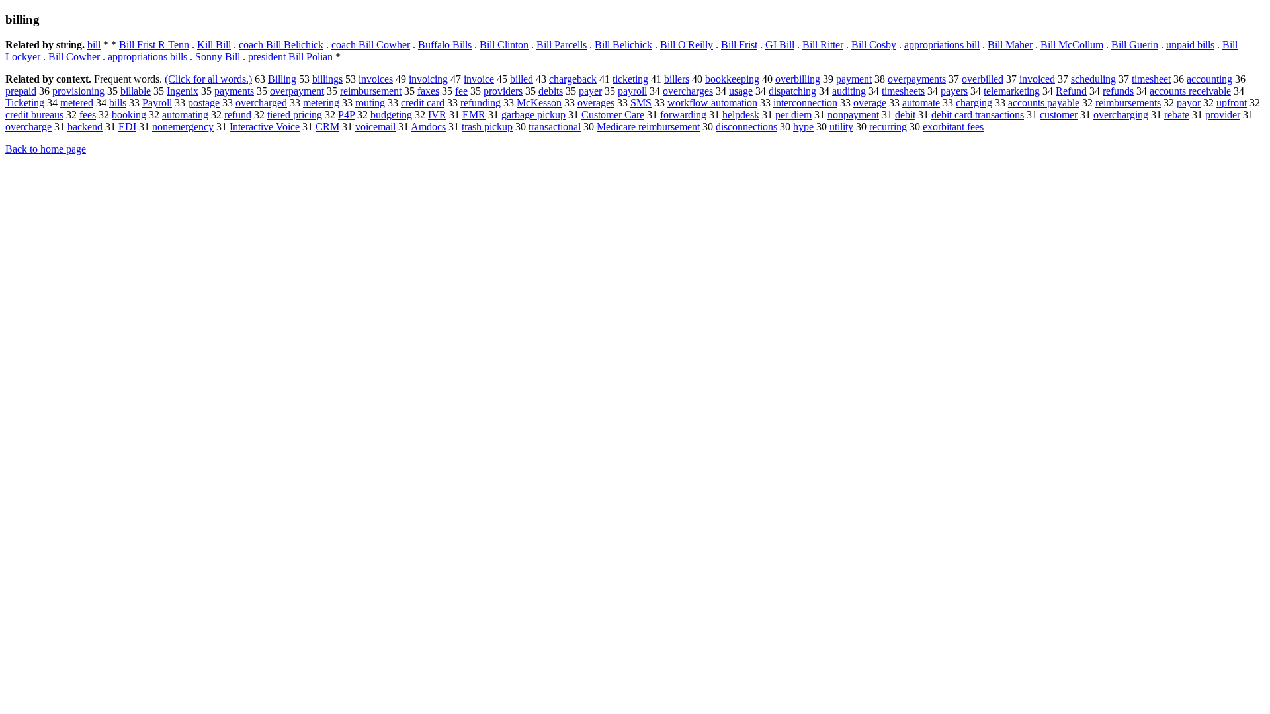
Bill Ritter (822, 44)
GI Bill (779, 44)
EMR (474, 114)
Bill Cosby (873, 44)
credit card (422, 102)
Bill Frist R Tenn (154, 44)
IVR (437, 114)
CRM (327, 126)
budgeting (391, 114)
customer (1059, 114)
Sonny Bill (217, 56)
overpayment (297, 91)
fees (87, 114)
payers (954, 91)
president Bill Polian (290, 56)
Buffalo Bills (445, 44)
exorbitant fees (953, 126)
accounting (1209, 79)
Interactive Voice (265, 126)
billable (135, 91)
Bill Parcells (561, 44)
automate (921, 102)
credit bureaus (34, 114)
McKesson (539, 102)
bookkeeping (732, 79)
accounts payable (1044, 102)
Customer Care (612, 114)
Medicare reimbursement (648, 126)
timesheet (1151, 79)
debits (550, 91)
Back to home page (45, 149)
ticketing (630, 79)
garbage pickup (533, 114)
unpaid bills (1190, 44)
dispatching (792, 91)
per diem (793, 114)
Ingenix (182, 91)
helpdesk (740, 114)
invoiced (1037, 79)
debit (905, 114)
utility (841, 126)
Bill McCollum (1071, 44)
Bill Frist (739, 44)
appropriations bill (942, 44)
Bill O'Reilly (686, 44)
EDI (127, 126)
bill (94, 44)
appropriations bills (147, 56)
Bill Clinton (504, 44)
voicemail (375, 126)
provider (1222, 114)
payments (234, 91)
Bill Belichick (623, 44)
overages (595, 102)
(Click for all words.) (208, 79)
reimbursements (1128, 102)
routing (370, 102)
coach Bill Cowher (370, 44)
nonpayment (853, 114)
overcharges (688, 91)
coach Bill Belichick (281, 44)
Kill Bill (214, 44)
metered (76, 102)
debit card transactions (977, 114)
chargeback (573, 79)
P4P (346, 114)
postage (204, 102)
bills (117, 102)
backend (85, 126)
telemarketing (1012, 91)
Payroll (157, 102)
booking (129, 114)
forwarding (683, 114)
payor (1189, 102)
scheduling (1093, 79)
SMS (641, 102)
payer (590, 91)
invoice (479, 79)
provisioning (78, 91)
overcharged (261, 102)
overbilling (797, 79)
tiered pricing (294, 114)
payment (854, 79)
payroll (632, 91)
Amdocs (428, 126)
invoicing (428, 79)
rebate (1176, 114)
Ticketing (24, 102)
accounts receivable (1190, 91)
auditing (849, 91)
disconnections (746, 126)
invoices (376, 79)
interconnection (805, 102)
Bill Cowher (74, 56)
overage (869, 102)
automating (185, 114)
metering (321, 102)
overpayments (917, 79)
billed (521, 79)
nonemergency (183, 126)
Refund (1071, 91)
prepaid (20, 91)
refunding (480, 102)
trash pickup (487, 126)
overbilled (982, 79)
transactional (555, 126)
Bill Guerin (1134, 44)
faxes (428, 91)
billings (327, 79)
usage (741, 91)
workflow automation (712, 102)
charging (974, 102)
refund (237, 114)
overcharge (28, 126)
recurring (888, 126)
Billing (282, 79)
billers (676, 79)
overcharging (1120, 114)
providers (503, 91)
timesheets (903, 91)
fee (461, 91)
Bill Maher (1010, 44)
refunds (1118, 91)
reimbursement (371, 91)
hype (803, 126)
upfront (1231, 102)
